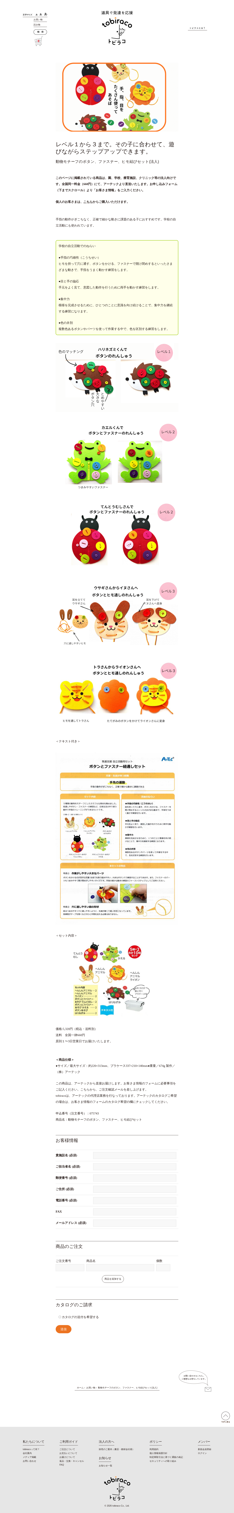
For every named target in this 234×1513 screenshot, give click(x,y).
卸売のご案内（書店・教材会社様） (116, 1449)
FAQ (61, 1464)
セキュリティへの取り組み (163, 1461)
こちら (88, 201)
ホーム (80, 1387)
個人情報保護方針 (158, 1453)
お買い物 (38, 19)
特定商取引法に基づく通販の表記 (166, 1457)
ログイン (202, 1453)
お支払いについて (68, 1453)
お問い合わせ (29, 1461)
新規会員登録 (204, 1449)
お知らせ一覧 (105, 1465)
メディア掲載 (29, 1457)
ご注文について (67, 1449)
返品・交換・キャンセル (71, 1461)
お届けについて (67, 1457)
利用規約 (154, 1449)
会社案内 (27, 1453)
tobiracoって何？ (31, 1449)
